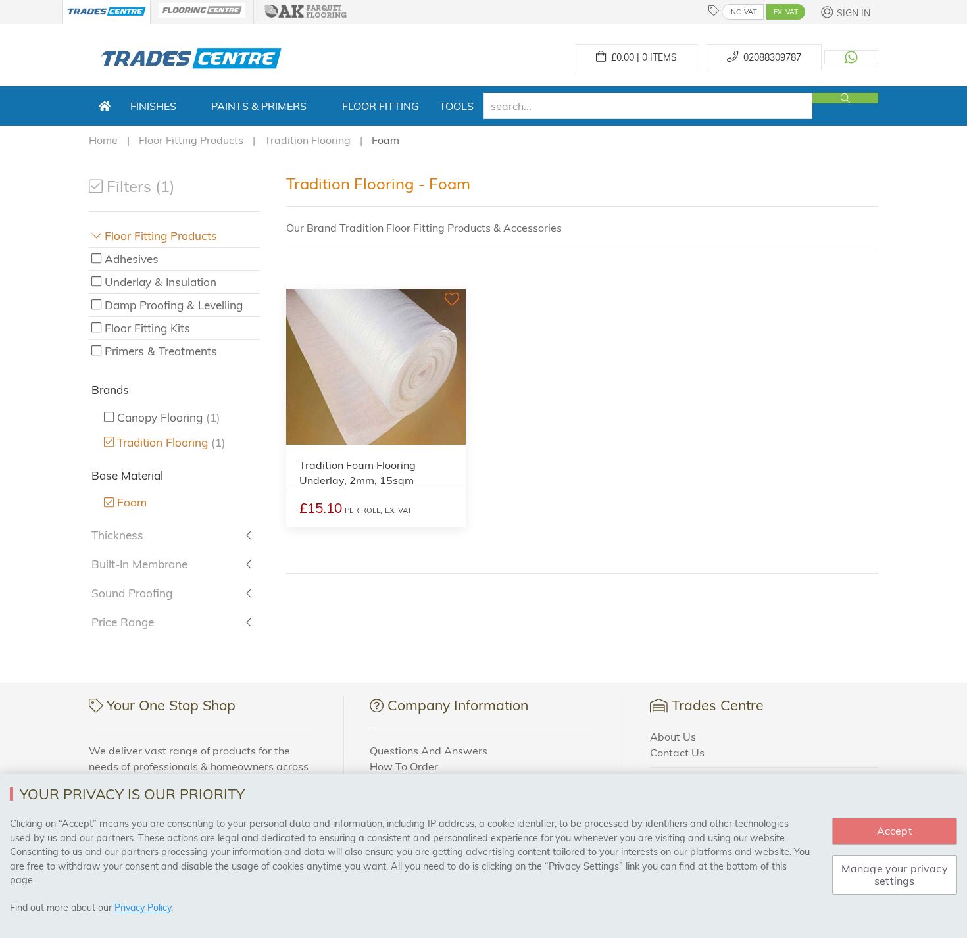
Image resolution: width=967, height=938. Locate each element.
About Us (673, 736)
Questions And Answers (428, 750)
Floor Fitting (380, 105)
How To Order (404, 766)
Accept (894, 830)
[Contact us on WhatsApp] (851, 57)
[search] (648, 106)
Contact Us (677, 752)
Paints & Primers (259, 105)
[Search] (845, 98)
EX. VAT (786, 11)
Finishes (153, 105)
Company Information (457, 705)
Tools (456, 105)
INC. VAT (742, 11)
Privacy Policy (142, 908)
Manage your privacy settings (894, 874)
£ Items (641, 57)
